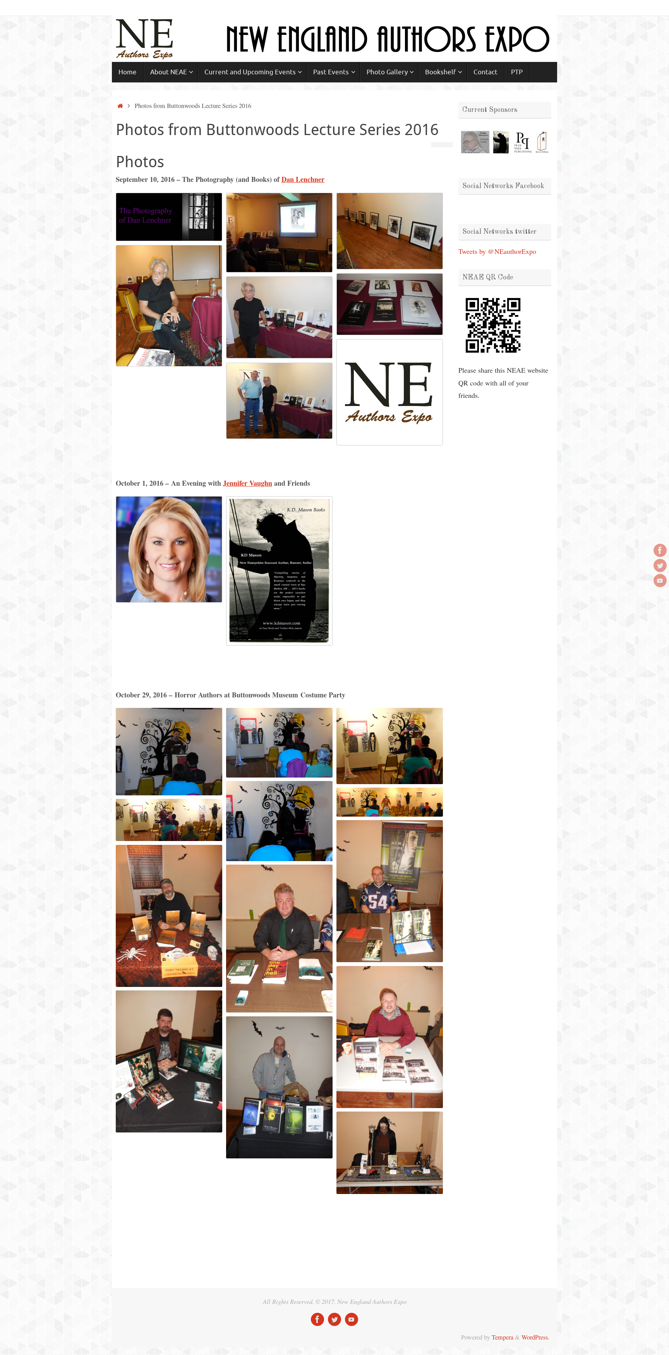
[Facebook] (660, 550)
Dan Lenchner (302, 179)
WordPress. (535, 1337)
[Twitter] (660, 565)
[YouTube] (660, 580)
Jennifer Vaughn (247, 483)
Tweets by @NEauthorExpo (497, 251)
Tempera (502, 1337)
